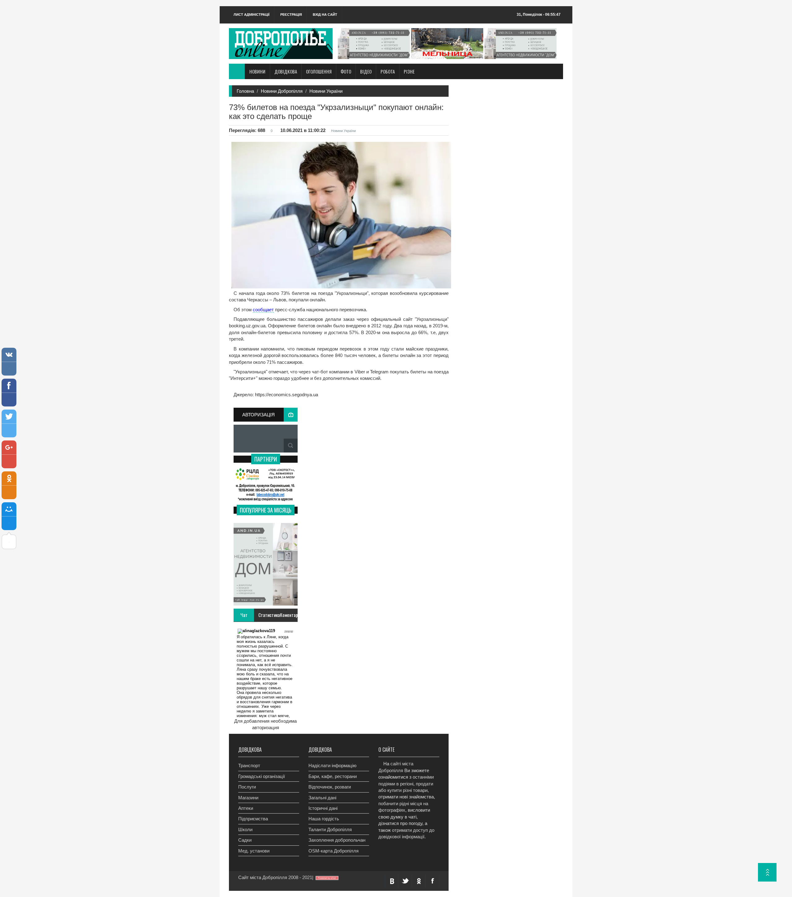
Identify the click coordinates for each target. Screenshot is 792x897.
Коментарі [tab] (288, 614)
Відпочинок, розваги (329, 786)
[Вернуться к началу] (767, 872)
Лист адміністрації (251, 14)
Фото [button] (346, 71)
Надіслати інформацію (332, 765)
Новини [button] (257, 71)
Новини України (325, 91)
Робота (388, 71)
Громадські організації (261, 776)
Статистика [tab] (267, 614)
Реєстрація (291, 14)
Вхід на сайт (325, 14)
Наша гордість (323, 818)
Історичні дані (323, 808)
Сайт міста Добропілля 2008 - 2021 (275, 877)
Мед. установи (253, 850)
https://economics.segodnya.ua (286, 394)
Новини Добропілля (282, 91)
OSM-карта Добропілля (333, 850)
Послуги (247, 786)
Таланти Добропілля (330, 829)
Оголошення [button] (319, 71)
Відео (366, 71)
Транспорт (249, 765)
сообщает (263, 309)
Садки (245, 840)
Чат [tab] (244, 614)
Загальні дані (322, 797)
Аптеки (245, 808)
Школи (245, 829)
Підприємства (253, 818)
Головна (245, 91)
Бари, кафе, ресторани (332, 776)
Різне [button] (409, 71)
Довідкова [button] (285, 71)
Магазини (248, 797)
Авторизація (258, 414)
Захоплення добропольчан (336, 840)
